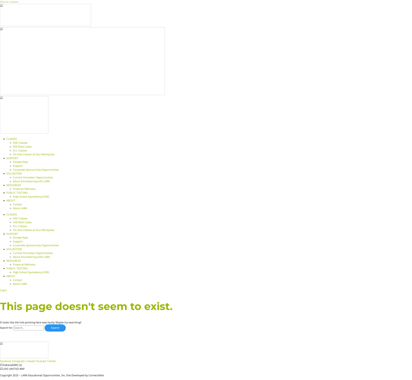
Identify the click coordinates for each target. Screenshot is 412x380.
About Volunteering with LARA (31, 181)
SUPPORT (12, 158)
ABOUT (10, 200)
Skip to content (9, 2)
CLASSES (11, 139)
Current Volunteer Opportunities (33, 177)
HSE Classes (20, 143)
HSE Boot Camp (22, 146)
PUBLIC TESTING (17, 193)
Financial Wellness (24, 189)
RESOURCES (13, 185)
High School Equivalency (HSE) (31, 196)
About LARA (20, 208)
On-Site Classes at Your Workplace (34, 154)
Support (18, 166)
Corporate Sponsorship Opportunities (36, 169)
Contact (17, 204)
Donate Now (20, 162)
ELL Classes (20, 150)
